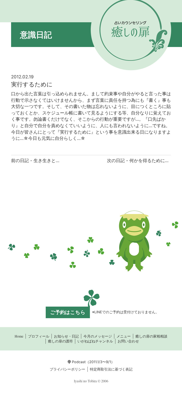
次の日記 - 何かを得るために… (137, 160)
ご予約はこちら (67, 312)
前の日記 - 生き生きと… (35, 160)
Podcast (78, 362)
